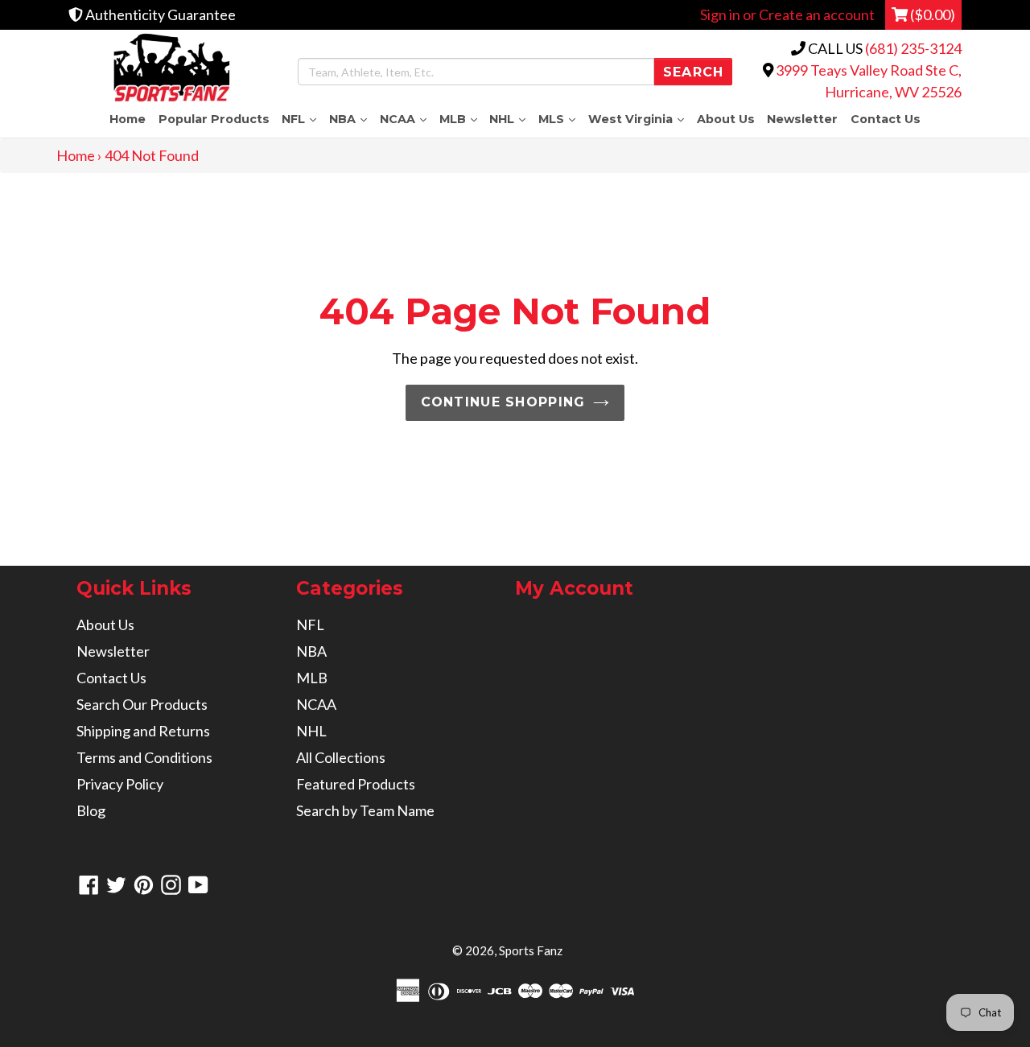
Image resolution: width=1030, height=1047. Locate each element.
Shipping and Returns (143, 731)
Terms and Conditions (144, 757)
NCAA (406, 118)
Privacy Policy (119, 784)
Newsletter (802, 119)
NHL (510, 118)
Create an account (817, 14)
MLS (560, 118)
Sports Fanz (530, 950)
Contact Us (886, 119)
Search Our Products (142, 704)
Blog (90, 810)
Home (127, 119)
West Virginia (639, 118)
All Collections (340, 757)
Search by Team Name (365, 810)
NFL (302, 118)
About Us (726, 119)
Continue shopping (503, 402)
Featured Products (355, 784)
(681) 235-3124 (913, 48)
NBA (351, 118)
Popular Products (214, 119)
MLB (461, 118)
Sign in (720, 14)
